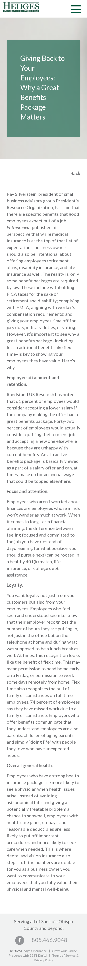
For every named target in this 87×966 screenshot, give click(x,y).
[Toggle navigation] (76, 8)
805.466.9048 (49, 939)
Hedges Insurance (34, 951)
